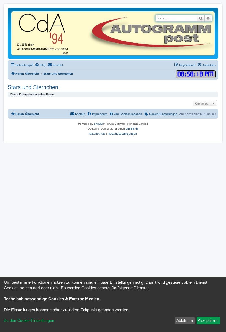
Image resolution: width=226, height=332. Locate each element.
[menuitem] (40, 65)
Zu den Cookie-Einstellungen (29, 320)
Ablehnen (184, 320)
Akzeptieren (208, 320)
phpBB (98, 123)
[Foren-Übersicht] (113, 33)
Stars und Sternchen (33, 87)
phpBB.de (132, 128)
